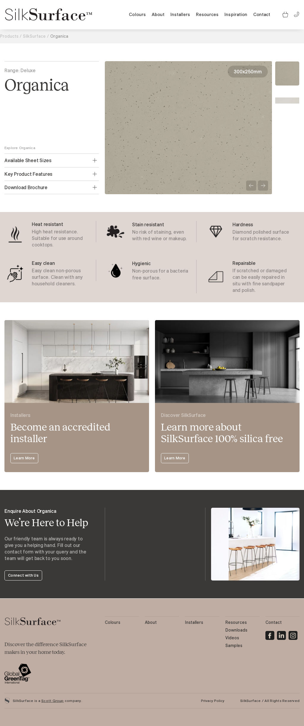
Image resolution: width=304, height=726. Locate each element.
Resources (207, 14)
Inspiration (235, 14)
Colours (137, 14)
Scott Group (52, 700)
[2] (293, 634)
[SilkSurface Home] (49, 15)
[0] (269, 634)
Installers (180, 14)
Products (9, 36)
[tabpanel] (51, 234)
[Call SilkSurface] (297, 14)
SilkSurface (34, 36)
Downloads (236, 630)
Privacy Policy (212, 700)
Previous (251, 186)
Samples (233, 645)
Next (263, 186)
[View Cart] (285, 14)
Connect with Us (23, 575)
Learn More (24, 457)
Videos (232, 637)
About (158, 14)
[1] (281, 634)
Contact (261, 14)
